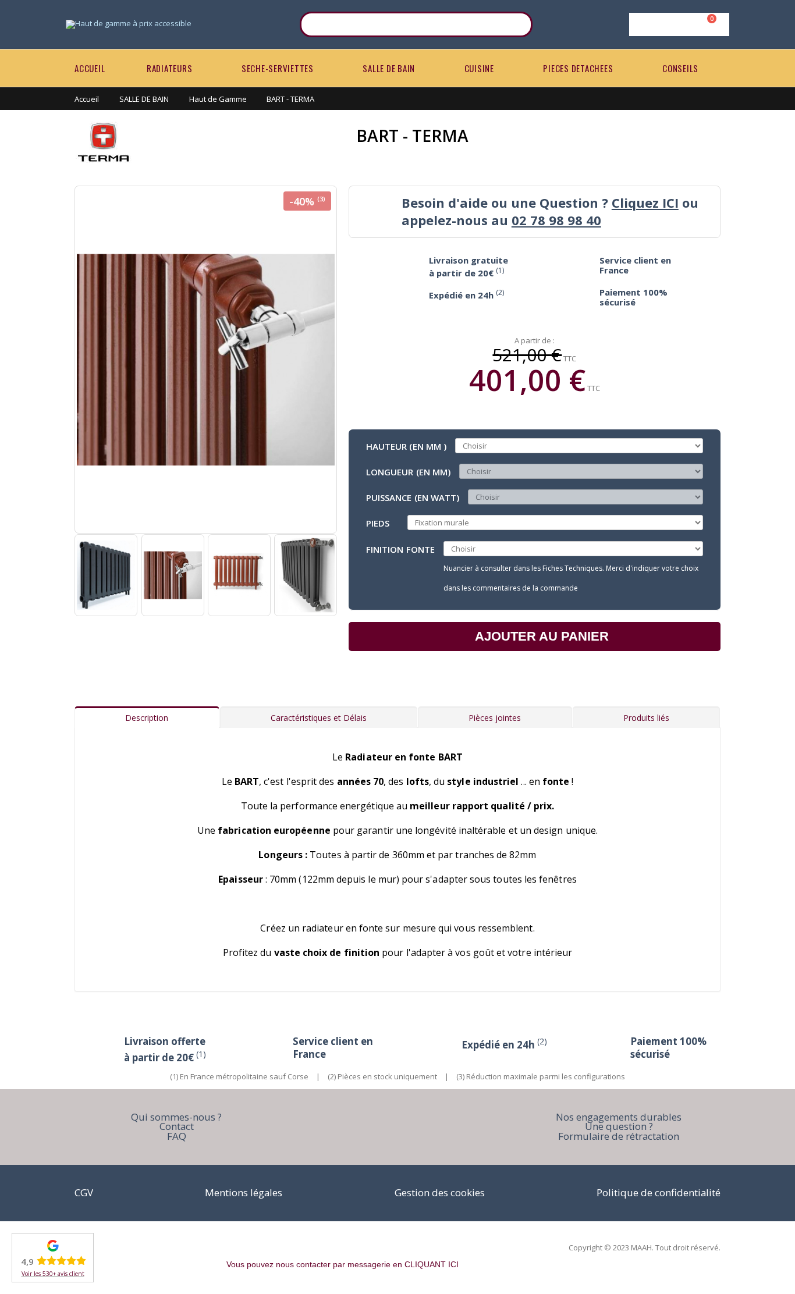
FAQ (176, 1136)
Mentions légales (243, 1192)
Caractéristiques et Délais (319, 717)
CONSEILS (680, 68)
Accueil (86, 99)
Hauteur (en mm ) (406, 446)
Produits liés (646, 717)
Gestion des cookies (440, 1192)
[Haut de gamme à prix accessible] (128, 24)
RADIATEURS (170, 68)
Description (146, 717)
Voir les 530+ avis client (53, 1274)
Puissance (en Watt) (412, 497)
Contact (176, 1126)
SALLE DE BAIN (389, 68)
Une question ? (619, 1126)
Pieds (377, 522)
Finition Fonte (400, 548)
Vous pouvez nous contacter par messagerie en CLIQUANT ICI (342, 1264)
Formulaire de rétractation (618, 1136)
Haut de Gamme (218, 99)
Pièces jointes (495, 717)
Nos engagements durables (619, 1117)
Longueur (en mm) (408, 471)
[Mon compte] (677, 24)
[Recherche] (516, 24)
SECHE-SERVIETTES (278, 68)
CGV (83, 1192)
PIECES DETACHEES (578, 68)
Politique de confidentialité (659, 1192)
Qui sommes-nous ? (176, 1117)
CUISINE (479, 68)
